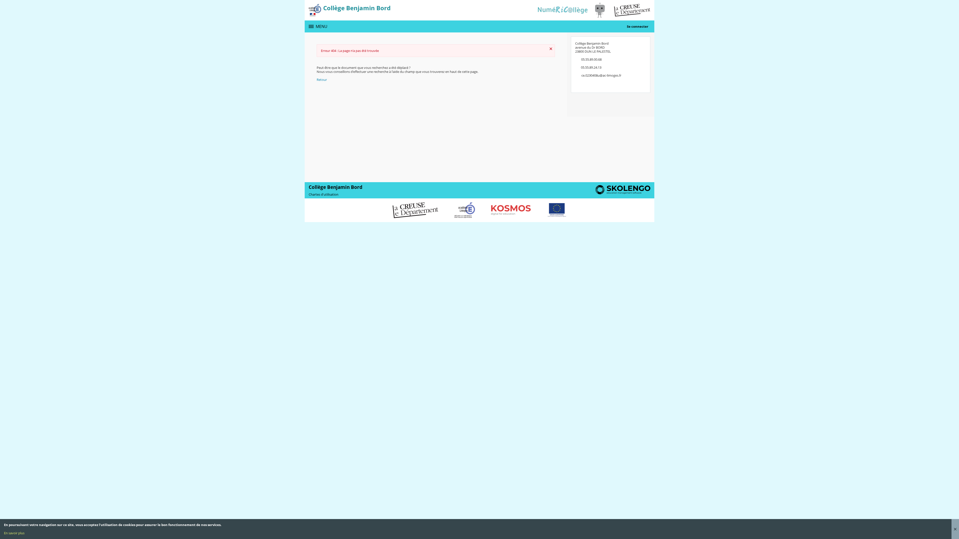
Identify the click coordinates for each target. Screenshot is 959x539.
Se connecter (637, 26)
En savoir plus (14, 533)
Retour (322, 79)
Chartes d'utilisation (323, 194)
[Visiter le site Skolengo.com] (622, 193)
